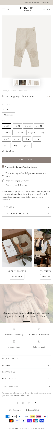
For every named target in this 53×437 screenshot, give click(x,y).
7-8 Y (6, 145)
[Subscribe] (49, 386)
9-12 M (39, 126)
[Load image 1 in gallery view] (17, 82)
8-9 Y (16, 145)
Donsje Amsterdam (22, 428)
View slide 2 (26, 320)
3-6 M (17, 126)
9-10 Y (27, 145)
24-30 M (32, 132)
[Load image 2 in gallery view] (23, 82)
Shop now (17, 277)
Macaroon (8, 115)
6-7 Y (37, 139)
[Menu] (3, 9)
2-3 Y (43, 132)
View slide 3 (34, 320)
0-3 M (6, 126)
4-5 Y (16, 139)
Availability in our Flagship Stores (21, 167)
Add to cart (26, 160)
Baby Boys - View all (17, 91)
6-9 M (28, 126)
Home (4, 91)
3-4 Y (6, 139)
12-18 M (7, 132)
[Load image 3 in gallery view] (30, 82)
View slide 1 (19, 320)
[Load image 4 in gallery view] (36, 82)
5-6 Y (26, 139)
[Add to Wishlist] (48, 96)
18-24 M (19, 132)
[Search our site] (8, 9)
